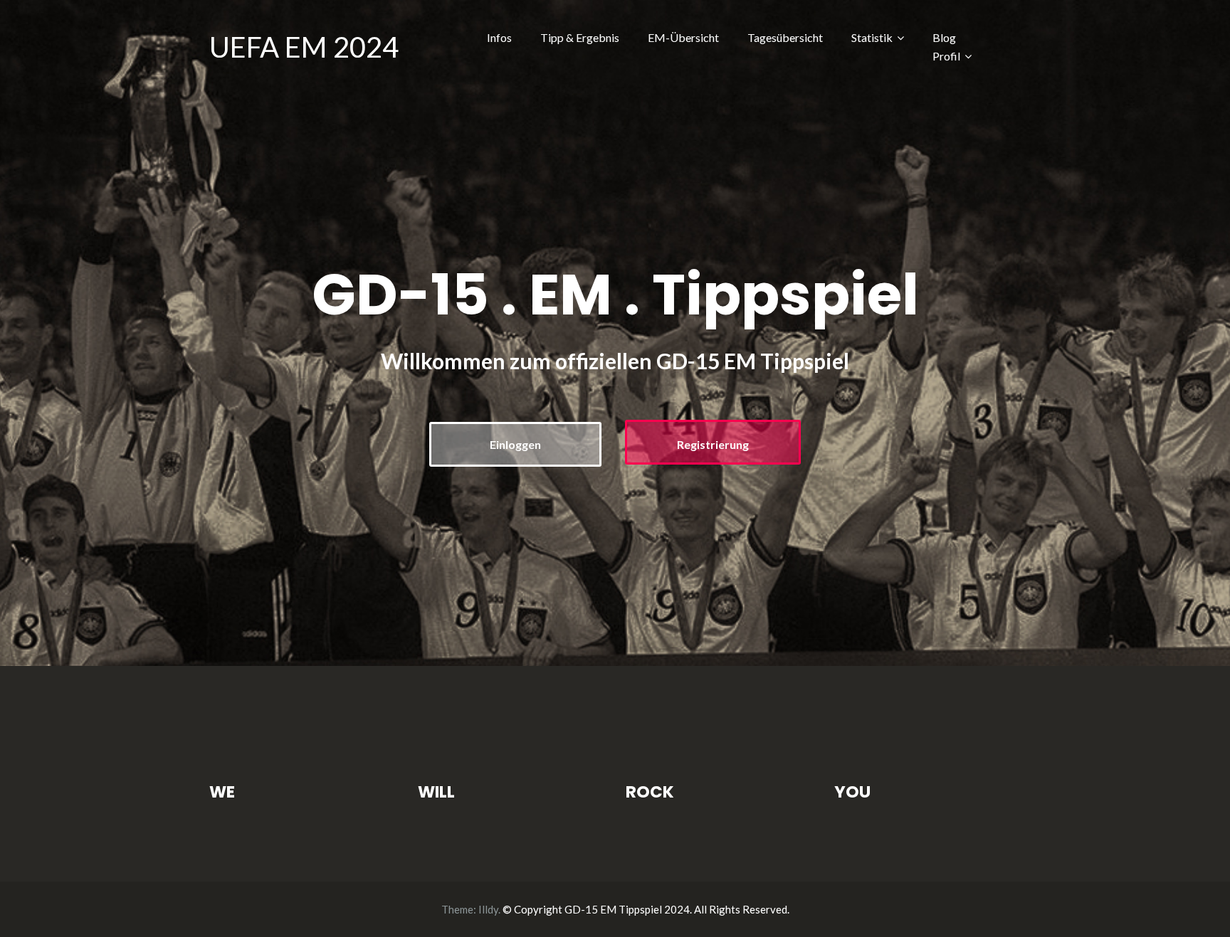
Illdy (488, 909)
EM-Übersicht (683, 37)
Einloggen (515, 444)
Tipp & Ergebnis (579, 37)
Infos (499, 37)
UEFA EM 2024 (304, 47)
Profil (946, 56)
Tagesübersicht (785, 37)
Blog (944, 37)
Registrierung (713, 444)
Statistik (872, 37)
